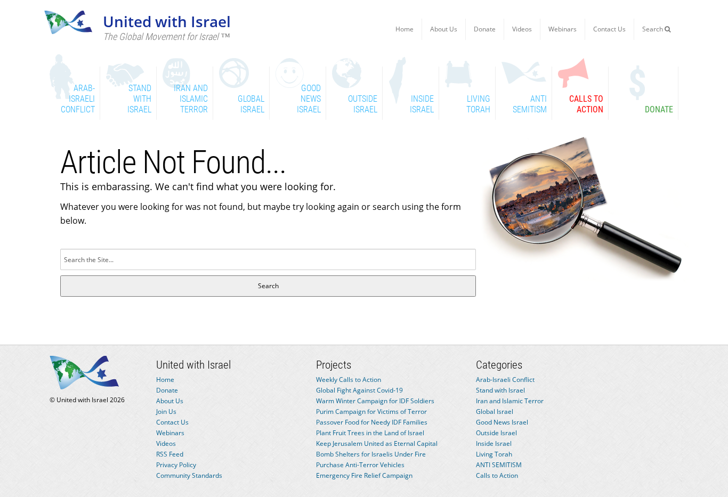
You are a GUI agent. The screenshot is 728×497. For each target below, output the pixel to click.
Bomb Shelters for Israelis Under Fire (371, 454)
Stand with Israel (500, 390)
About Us (443, 29)
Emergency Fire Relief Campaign (364, 475)
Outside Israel (496, 432)
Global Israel (494, 411)
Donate (485, 29)
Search (653, 29)
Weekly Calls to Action (348, 379)
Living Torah (494, 454)
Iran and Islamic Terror (510, 400)
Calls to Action (497, 475)
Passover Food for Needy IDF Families (371, 422)
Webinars (562, 29)
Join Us (166, 411)
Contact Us (609, 29)
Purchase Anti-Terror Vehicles (360, 464)
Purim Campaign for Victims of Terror (371, 411)
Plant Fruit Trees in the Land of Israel (370, 432)
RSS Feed (169, 454)
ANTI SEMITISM (499, 464)
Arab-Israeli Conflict (505, 379)
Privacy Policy (176, 464)
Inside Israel (494, 443)
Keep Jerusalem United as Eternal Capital (377, 443)
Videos (522, 29)
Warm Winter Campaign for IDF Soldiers (375, 400)
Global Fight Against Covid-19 (359, 390)
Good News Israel (502, 422)
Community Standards (189, 475)
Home (404, 29)
